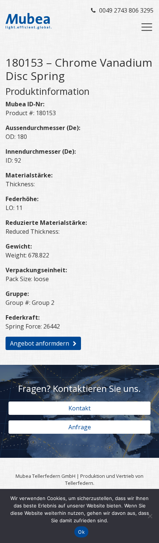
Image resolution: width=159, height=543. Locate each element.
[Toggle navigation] (146, 27)
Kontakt (79, 408)
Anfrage (79, 427)
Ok (81, 532)
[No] (149, 516)
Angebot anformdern (39, 343)
